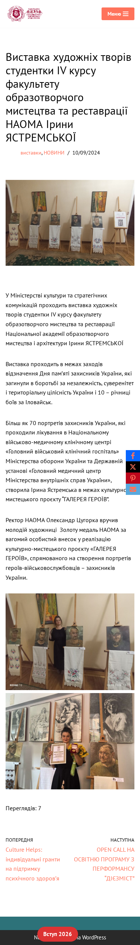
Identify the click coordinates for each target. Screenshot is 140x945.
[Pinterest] (133, 478)
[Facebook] (133, 455)
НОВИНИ (54, 152)
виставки (31, 152)
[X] (133, 466)
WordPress (94, 937)
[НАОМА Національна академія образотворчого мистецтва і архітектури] (26, 13)
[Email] (133, 489)
